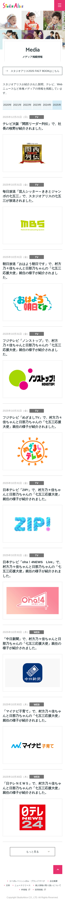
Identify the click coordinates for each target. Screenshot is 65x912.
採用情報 (39, 890)
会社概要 (54, 881)
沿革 (8, 885)
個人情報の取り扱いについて (48, 885)
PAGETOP (57, 869)
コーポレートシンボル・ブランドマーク (27, 881)
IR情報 (24, 890)
